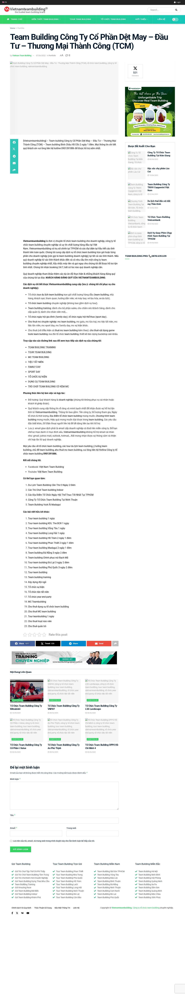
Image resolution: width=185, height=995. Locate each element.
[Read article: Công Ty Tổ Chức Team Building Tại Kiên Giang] (136, 157)
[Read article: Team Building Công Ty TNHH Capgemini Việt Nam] (136, 189)
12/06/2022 (153, 175)
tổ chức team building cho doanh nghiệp (83, 241)
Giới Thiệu (140, 19)
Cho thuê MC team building (42, 611)
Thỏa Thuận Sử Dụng (43, 908)
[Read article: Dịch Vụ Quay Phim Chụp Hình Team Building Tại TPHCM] (136, 237)
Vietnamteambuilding (40, 248)
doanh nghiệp (66, 399)
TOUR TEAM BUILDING (39, 352)
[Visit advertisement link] (64, 657)
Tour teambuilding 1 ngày (41, 616)
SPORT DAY (34, 371)
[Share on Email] (14, 163)
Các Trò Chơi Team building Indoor (45, 490)
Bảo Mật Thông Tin (62, 908)
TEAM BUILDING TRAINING (42, 347)
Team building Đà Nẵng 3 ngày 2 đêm (47, 552)
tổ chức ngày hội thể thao (82, 316)
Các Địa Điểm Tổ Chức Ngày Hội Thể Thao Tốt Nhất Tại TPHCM (61, 494)
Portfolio (20, 28)
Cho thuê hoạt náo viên (40, 621)
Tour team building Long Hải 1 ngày (46, 533)
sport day (101, 316)
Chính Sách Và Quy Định (21, 908)
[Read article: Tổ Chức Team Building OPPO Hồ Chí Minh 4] (102, 730)
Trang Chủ (16, 19)
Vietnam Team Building (21, 55)
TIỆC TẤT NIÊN (35, 362)
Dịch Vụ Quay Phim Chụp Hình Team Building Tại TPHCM (160, 236)
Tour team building (37, 572)
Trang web (71, 828)
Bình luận (15, 779)
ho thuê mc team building (68, 450)
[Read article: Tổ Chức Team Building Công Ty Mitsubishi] (26, 691)
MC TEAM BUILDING (38, 357)
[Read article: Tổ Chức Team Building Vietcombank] (136, 222)
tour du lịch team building (50, 294)
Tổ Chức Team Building (113, 19)
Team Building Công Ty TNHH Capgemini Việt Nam (159, 187)
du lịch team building (81, 446)
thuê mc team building (66, 330)
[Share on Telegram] (14, 156)
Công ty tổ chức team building (146, 908)
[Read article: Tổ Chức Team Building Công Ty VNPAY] (64, 691)
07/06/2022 (41, 55)
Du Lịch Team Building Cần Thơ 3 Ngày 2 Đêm (51, 485)
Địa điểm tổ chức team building (66, 416)
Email (13, 828)
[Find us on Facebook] (12, 913)
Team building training (39, 308)
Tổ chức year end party (39, 596)
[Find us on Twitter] (17, 913)
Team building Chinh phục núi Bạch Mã (48, 557)
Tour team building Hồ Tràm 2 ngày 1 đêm (49, 538)
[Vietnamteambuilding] (34, 140)
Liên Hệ (161, 19)
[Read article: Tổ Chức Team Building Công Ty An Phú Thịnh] (64, 730)
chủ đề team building (43, 450)
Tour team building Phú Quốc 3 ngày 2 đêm (50, 567)
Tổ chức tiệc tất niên (38, 592)
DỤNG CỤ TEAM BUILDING (41, 381)
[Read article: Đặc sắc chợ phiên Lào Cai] (136, 173)
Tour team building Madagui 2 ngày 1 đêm (50, 547)
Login (178, 2)
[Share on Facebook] (14, 142)
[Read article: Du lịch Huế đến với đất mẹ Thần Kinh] (136, 206)
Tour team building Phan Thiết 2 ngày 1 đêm (51, 543)
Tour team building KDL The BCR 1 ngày (48, 523)
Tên (12, 815)
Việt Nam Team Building (51, 467)
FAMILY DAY (34, 367)
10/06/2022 (153, 208)
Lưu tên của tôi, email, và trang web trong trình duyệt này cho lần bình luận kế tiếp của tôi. (54, 841)
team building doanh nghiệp (73, 256)
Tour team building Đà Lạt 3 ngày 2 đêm (48, 562)
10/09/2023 (16, 713)
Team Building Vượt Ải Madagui (44, 504)
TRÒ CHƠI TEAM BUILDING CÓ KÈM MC (48, 386)
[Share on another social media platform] (14, 170)
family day (61, 316)
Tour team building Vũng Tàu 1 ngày (46, 528)
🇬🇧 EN (4, 2)
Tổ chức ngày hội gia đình (41, 316)
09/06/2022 (153, 159)
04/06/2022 (153, 243)
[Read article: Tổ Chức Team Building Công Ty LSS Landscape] (102, 691)
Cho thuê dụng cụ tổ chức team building (48, 606)
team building (102, 294)
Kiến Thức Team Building (45, 19)
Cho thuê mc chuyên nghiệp (42, 321)
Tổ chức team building (39, 303)
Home (12, 28)
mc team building (66, 321)
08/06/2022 (53, 713)
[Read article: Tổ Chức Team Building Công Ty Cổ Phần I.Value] (26, 730)
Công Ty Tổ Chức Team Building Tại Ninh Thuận (52, 499)
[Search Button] (177, 10)
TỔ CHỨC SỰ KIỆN (37, 376)
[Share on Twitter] (14, 149)
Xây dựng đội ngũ (37, 582)
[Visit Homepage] (25, 10)
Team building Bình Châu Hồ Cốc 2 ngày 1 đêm (70, 144)
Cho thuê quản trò (37, 626)
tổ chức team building (85, 252)
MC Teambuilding (37, 601)
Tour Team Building (80, 19)
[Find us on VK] (22, 913)
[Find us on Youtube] (28, 913)
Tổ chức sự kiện (36, 587)
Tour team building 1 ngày (41, 518)
